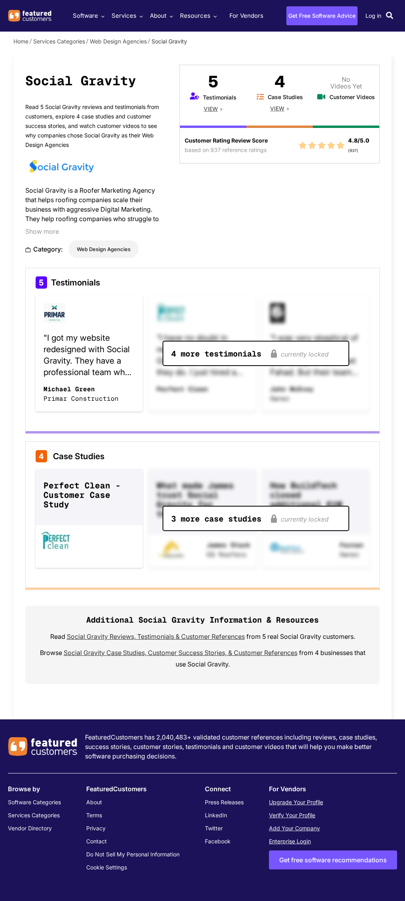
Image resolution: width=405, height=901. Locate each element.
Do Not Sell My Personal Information (133, 854)
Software (85, 15)
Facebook (218, 841)
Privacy (96, 828)
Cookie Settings (106, 867)
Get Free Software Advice (322, 15)
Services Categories (59, 41)
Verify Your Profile (292, 815)
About (158, 15)
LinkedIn (216, 815)
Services (124, 15)
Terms (94, 815)
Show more (42, 231)
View (211, 108)
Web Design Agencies (118, 41)
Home (20, 41)
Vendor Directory (30, 828)
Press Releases (224, 802)
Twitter (214, 828)
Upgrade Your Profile (296, 802)
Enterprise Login (290, 841)
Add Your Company (294, 828)
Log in (373, 15)
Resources (195, 15)
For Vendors (246, 15)
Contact (96, 841)
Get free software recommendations (333, 860)
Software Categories (34, 802)
